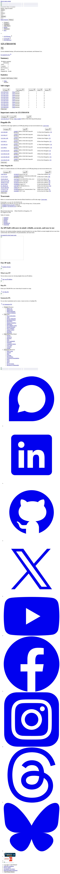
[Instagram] (31, 719)
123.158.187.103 (5, 160)
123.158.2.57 (4, 135)
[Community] (31, 399)
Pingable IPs (4, 71)
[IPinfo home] (19, 4)
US (49, 174)
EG (48, 187)
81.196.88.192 (4, 186)
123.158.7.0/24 (4, 104)
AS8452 (16, 187)
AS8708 (16, 186)
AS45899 (16, 191)
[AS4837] (4, 205)
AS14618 (16, 174)
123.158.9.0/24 (4, 107)
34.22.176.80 (4, 184)
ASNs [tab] (15, 78)
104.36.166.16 (4, 179)
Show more (3, 109)
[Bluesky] (31, 827)
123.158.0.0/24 (4, 92)
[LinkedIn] (31, 455)
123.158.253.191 (5, 150)
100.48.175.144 (5, 182)
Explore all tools (6, 267)
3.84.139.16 (4, 174)
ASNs (2, 64)
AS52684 (16, 176)
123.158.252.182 (5, 154)
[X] (31, 569)
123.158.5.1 (4, 141)
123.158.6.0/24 (4, 102)
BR (49, 176)
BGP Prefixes (4, 68)
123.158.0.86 (4, 132)
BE (49, 184)
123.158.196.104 (5, 157)
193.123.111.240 (5, 180)
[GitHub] (31, 512)
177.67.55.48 (4, 176)
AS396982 (16, 184)
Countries (3, 66)
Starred (6, 19)
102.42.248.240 (5, 187)
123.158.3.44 (4, 144)
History (2, 19)
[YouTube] (31, 616)
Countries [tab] (3, 78)
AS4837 (19, 119)
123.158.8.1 (4, 147)
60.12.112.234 (10, 205)
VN (50, 191)
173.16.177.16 (4, 189)
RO (50, 186)
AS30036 (16, 189)
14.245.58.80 (4, 191)
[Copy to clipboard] (2, 48)
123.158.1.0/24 (4, 93)
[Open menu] (1, 33)
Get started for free (5, 55)
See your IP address (7, 279)
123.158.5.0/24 (4, 100)
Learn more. (46, 125)
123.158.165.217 (5, 119)
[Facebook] (31, 664)
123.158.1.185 (4, 138)
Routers (3, 69)
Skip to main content (6, 1)
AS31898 (16, 180)
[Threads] (31, 775)
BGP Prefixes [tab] (10, 78)
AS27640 (16, 179)
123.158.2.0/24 (4, 95)
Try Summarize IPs (7, 304)
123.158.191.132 (11, 206)
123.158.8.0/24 (4, 105)
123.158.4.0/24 (4, 98)
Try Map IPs (5, 292)
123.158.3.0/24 (4, 97)
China (5, 81)
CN (51, 132)
